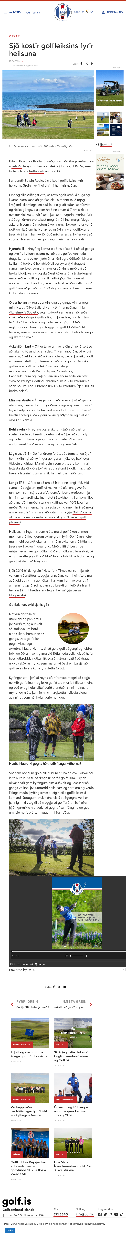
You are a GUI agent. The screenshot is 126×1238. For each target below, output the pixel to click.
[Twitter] (105, 1214)
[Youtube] (116, 1214)
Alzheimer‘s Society (23, 312)
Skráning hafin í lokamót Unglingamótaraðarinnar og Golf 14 (71, 1056)
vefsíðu (16, 166)
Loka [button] (10, 1230)
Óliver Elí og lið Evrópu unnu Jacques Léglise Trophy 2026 (71, 1111)
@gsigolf (106, 144)
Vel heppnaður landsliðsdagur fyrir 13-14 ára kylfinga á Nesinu (29, 1111)
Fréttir (59, 1044)
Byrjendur (14, 36)
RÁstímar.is (33, 12)
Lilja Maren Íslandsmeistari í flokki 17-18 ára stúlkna (73, 1166)
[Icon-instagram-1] (111, 1214)
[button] (103, 117)
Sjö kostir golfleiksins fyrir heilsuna (51, 49)
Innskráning (114, 12)
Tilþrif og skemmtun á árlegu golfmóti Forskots (29, 1054)
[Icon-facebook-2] (100, 1214)
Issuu (31, 970)
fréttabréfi (36, 171)
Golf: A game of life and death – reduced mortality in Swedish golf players (50, 517)
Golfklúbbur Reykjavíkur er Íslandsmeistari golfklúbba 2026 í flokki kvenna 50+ (28, 1168)
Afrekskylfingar (21, 1044)
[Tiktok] (121, 1214)
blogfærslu (17, 595)
